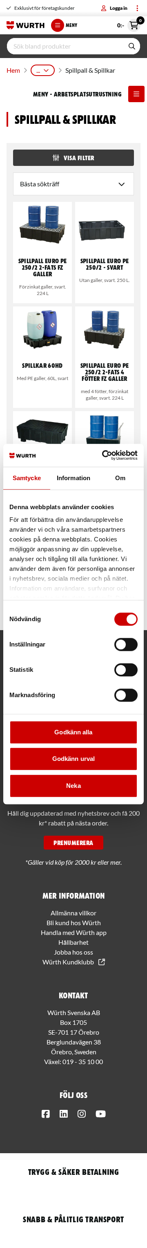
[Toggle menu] (137, 8)
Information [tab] (73, 477)
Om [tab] (120, 477)
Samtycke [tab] (27, 477)
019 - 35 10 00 (82, 1061)
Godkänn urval (73, 758)
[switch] (126, 644)
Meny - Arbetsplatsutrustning (77, 94)
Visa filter (79, 157)
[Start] (26, 25)
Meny (71, 25)
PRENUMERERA (73, 842)
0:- (128, 24)
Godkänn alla (73, 732)
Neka (73, 785)
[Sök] (132, 46)
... (38, 70)
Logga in (118, 8)
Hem (13, 70)
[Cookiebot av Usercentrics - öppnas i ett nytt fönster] (104, 455)
